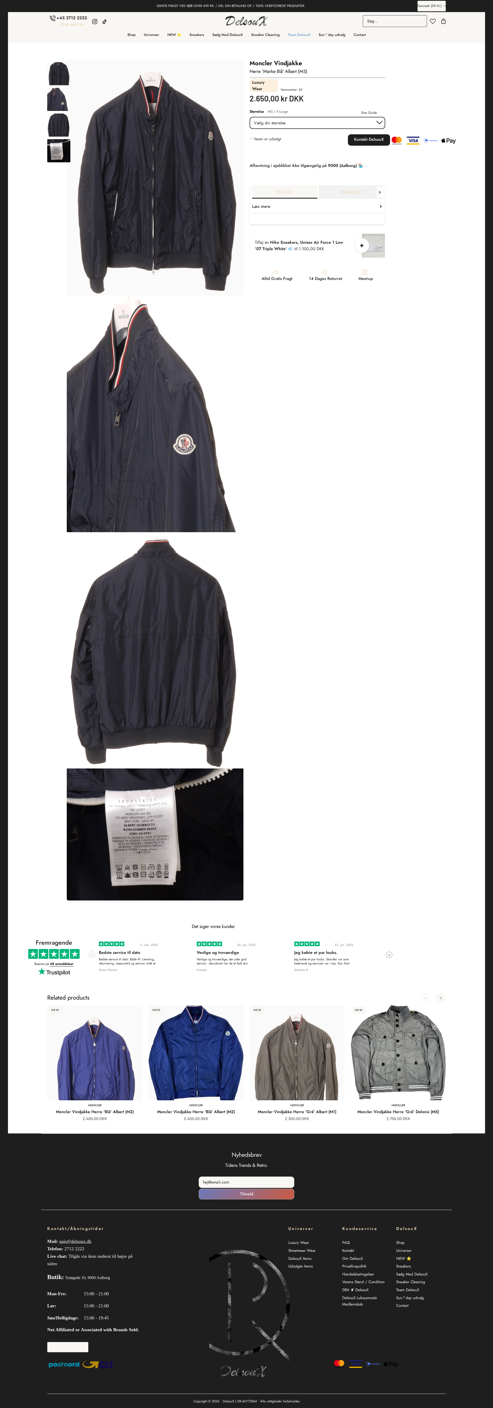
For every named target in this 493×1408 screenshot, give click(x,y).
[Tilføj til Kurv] (361, 245)
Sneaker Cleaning (410, 1282)
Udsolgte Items (300, 1266)
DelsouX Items (299, 1258)
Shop (400, 1242)
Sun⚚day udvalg (410, 1298)
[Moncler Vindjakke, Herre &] (58, 73)
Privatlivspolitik (354, 1266)
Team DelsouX (407, 1290)
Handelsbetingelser (358, 1274)
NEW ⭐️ (403, 1258)
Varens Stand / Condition (363, 1282)
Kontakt (348, 1250)
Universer (404, 1250)
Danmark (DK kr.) (430, 5)
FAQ (346, 1242)
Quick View (124, 1089)
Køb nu (330, 140)
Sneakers (403, 1266)
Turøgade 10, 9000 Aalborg (87, 1277)
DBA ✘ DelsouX (355, 1290)
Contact (402, 1305)
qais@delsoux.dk (75, 1241)
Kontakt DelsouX (369, 139)
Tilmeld (246, 1194)
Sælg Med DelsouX (412, 1274)
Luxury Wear (298, 1242)
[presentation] (92, 955)
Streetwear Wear (302, 1250)
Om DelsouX (352, 1258)
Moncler (95, 1105)
